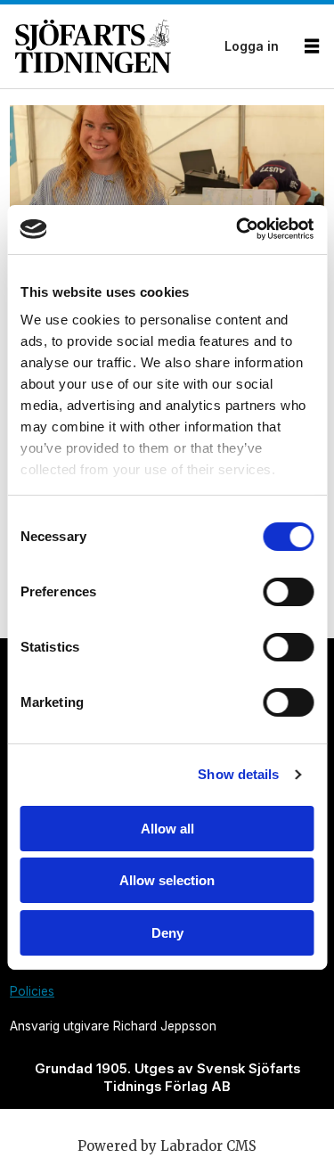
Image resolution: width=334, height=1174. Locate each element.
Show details (238, 774)
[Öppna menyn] (311, 46)
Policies (32, 991)
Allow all (167, 828)
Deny (167, 932)
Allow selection (167, 880)
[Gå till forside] (114, 46)
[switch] (288, 592)
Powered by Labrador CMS (167, 1145)
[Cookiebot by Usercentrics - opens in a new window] (238, 229)
